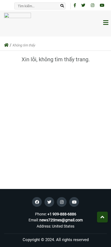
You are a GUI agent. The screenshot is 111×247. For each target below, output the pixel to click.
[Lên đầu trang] (102, 217)
